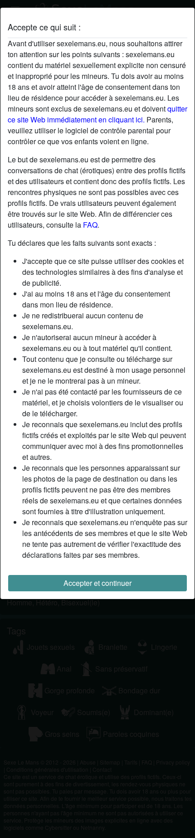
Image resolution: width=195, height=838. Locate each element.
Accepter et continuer (97, 583)
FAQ (90, 224)
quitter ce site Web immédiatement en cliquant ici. (97, 114)
